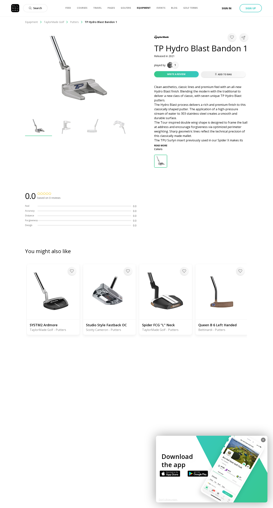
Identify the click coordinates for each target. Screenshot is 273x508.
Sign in (226, 8)
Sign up (251, 8)
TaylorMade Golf (54, 22)
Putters (74, 22)
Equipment (31, 22)
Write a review (176, 74)
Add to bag (225, 74)
